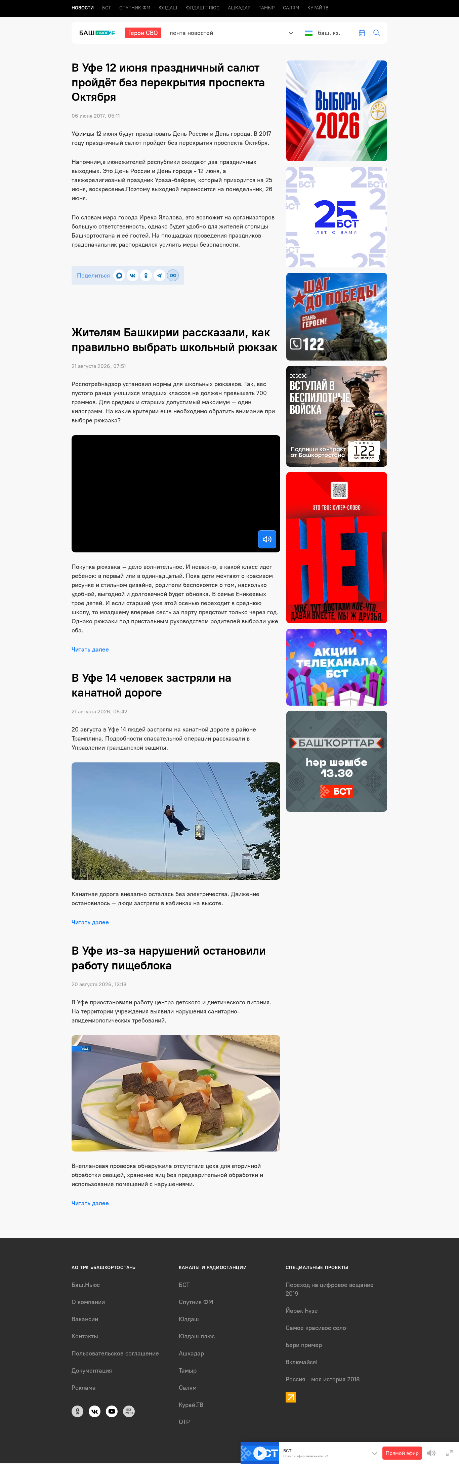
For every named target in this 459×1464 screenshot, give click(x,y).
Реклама (84, 1387)
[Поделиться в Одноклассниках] (146, 275)
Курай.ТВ (318, 8)
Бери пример (304, 1345)
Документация (92, 1370)
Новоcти (83, 8)
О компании (88, 1302)
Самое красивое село (316, 1328)
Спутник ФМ (134, 8)
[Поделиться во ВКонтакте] (132, 275)
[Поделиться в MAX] (119, 275)
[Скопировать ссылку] (172, 275)
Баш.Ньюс (86, 1285)
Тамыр (267, 8)
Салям (291, 8)
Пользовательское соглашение (115, 1353)
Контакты (85, 1336)
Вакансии (85, 1319)
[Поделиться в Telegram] (159, 275)
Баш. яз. (329, 33)
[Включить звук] (267, 539)
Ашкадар (239, 8)
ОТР (184, 1422)
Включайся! (302, 1362)
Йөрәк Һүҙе (302, 1310)
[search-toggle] (376, 33)
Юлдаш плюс (202, 8)
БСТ (106, 8)
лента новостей (191, 33)
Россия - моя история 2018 (323, 1379)
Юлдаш (168, 8)
